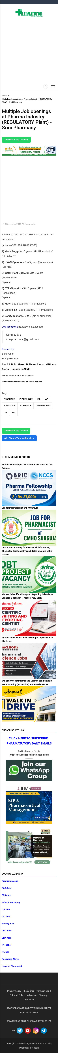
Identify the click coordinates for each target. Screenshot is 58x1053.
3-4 (5, 412)
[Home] (29, 12)
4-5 (13, 412)
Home (4, 95)
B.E (38, 399)
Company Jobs (43, 406)
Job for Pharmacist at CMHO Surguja (20, 508)
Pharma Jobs (25, 399)
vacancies (9, 399)
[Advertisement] (29, 50)
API (46, 399)
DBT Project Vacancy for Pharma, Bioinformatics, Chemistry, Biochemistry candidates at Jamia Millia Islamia (27, 551)
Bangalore (9, 406)
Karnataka (25, 406)
